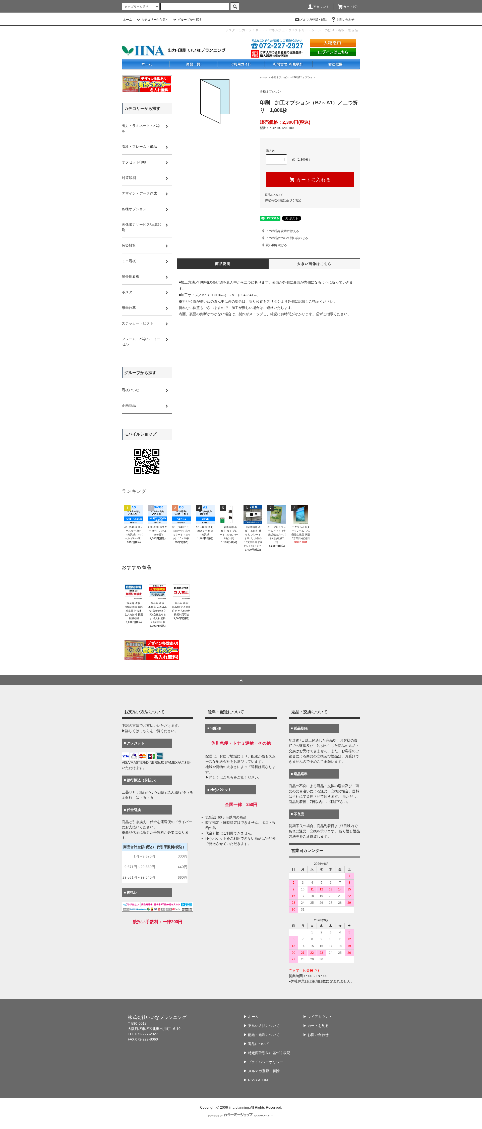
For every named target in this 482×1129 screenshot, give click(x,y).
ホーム (127, 19)
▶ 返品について (256, 1044)
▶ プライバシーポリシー (263, 1062)
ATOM (263, 1080)
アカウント (321, 7)
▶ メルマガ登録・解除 (262, 1071)
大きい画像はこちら (314, 264)
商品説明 (223, 264)
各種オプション (280, 77)
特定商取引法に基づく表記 (283, 200)
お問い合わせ (345, 19)
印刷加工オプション (303, 77)
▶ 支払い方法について (262, 1026)
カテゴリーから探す (154, 19)
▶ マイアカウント (317, 1017)
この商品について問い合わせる (287, 238)
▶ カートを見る (316, 1026)
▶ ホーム (251, 1017)
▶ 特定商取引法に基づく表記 (267, 1053)
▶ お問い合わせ (316, 1035)
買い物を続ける (276, 245)
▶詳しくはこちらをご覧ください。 (150, 731)
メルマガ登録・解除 (313, 19)
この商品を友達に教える (282, 231)
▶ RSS (249, 1080)
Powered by (215, 1115)
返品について (274, 195)
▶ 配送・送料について (262, 1035)
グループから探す (190, 19)
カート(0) (350, 7)
